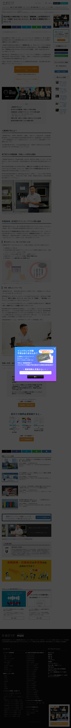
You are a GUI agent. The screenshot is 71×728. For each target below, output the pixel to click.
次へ (35, 377)
